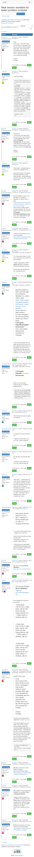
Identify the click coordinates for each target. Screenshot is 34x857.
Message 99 (15, 820)
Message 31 (15, 71)
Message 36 (15, 228)
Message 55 (15, 428)
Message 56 (15, 451)
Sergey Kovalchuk (6, 364)
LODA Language (19, 855)
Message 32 (15, 128)
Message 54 (15, 410)
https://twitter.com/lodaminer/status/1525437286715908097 (22, 829)
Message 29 (15, 37)
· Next (5, 31)
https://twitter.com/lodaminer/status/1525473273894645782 (22, 773)
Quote (14, 67)
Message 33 (15, 163)
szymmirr (4, 71)
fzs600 (3, 580)
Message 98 (15, 785)
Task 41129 (27, 720)
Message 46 (15, 363)
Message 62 (15, 507)
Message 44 (15, 282)
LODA (4, 2)
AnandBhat (5, 670)
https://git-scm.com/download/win (22, 569)
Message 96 (15, 669)
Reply (29, 65)
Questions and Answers (7, 19)
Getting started (18, 19)
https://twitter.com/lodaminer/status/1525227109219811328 (22, 237)
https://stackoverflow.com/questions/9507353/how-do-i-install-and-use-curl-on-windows (22, 204)
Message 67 (15, 580)
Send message (6, 41)
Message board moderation (7, 23)
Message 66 (15, 560)
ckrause (4, 37)
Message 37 (15, 249)
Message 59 (15, 474)
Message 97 (15, 762)
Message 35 (15, 190)
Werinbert (4, 282)
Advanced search (5, 16)
